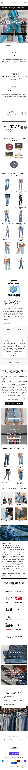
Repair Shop (8, 680)
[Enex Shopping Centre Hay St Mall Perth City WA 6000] (14, 709)
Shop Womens (7, 31)
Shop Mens (18, 31)
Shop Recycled (14, 437)
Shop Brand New (14, 440)
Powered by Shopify (14, 768)
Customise (19, 680)
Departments (13, 736)
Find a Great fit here (14, 403)
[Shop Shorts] (14, 416)
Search (13, 742)
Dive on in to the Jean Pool (13, 739)
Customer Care (13, 732)
